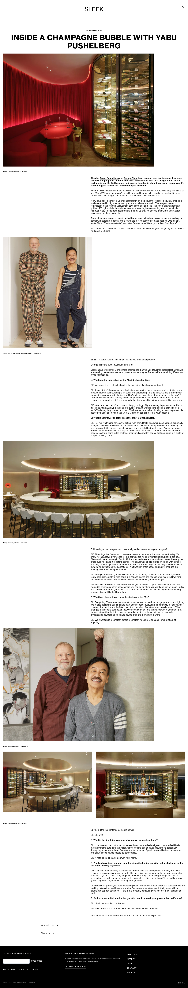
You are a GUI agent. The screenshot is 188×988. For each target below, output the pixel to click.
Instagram (9, 970)
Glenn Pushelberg (109, 178)
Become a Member (75, 966)
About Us (131, 955)
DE (183, 983)
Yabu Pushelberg (108, 211)
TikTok (35, 970)
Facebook (23, 970)
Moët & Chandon (135, 191)
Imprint (130, 959)
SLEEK (94, 9)
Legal (129, 963)
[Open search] (183, 7)
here (159, 915)
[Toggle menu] (5, 7)
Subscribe (36, 961)
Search (130, 972)
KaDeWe (161, 191)
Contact (131, 968)
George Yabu (130, 178)
